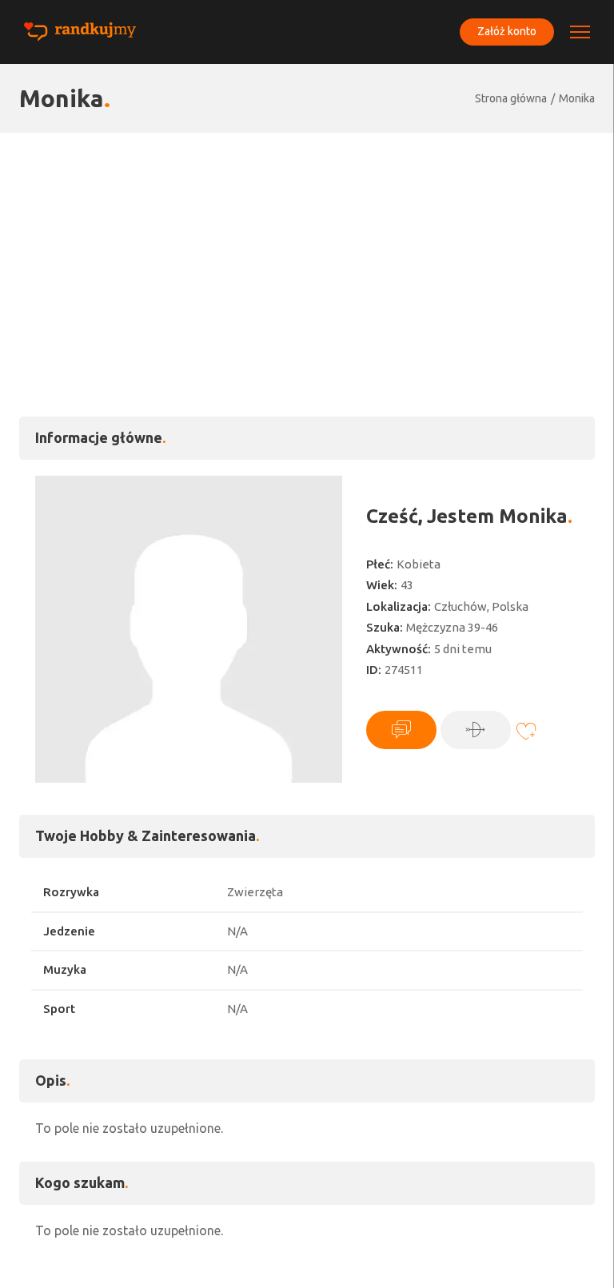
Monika (577, 98)
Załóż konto (506, 31)
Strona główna (511, 98)
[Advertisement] (307, 253)
